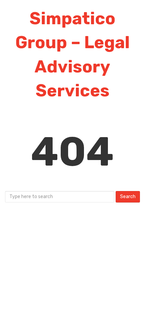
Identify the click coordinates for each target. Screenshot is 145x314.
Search (128, 196)
